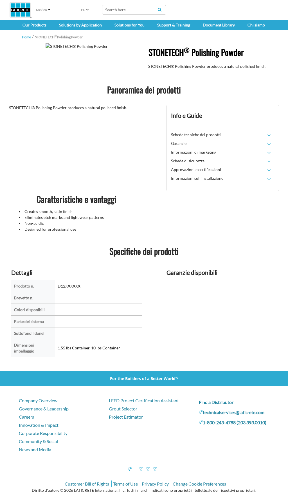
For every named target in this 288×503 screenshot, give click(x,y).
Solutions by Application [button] (80, 25)
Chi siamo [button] (256, 25)
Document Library (219, 25)
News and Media (35, 449)
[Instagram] (140, 469)
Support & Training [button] (173, 25)
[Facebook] (129, 469)
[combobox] (134, 10)
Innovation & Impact (38, 425)
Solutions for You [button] (129, 25)
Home (26, 37)
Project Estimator (126, 416)
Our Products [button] (34, 25)
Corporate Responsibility (43, 433)
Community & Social (38, 441)
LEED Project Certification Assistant (144, 400)
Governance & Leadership (44, 408)
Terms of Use (125, 483)
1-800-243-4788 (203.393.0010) (234, 422)
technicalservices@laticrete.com (233, 412)
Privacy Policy (155, 483)
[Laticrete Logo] (20, 10)
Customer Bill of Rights (87, 483)
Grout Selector (123, 408)
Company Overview (38, 400)
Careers (26, 416)
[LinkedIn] (154, 469)
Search (159, 9)
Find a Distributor (216, 402)
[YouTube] (147, 469)
